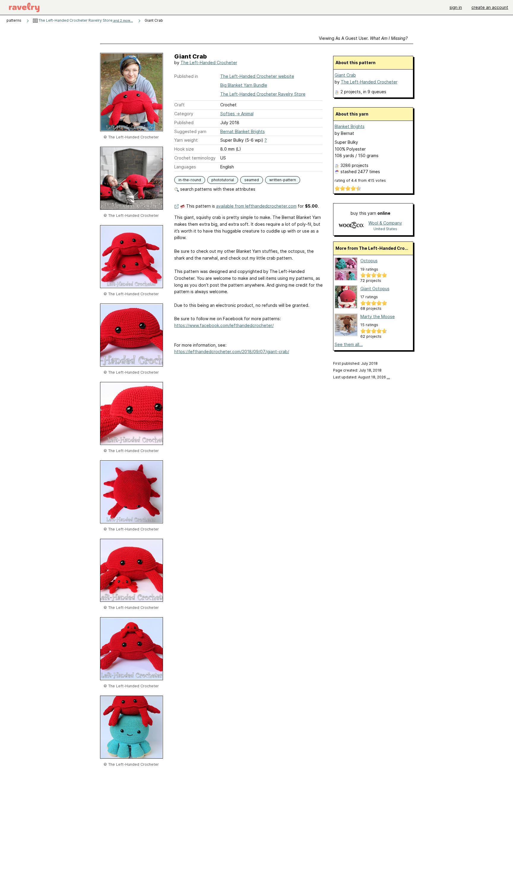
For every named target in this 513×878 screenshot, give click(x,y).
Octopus (369, 260)
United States (385, 229)
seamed (251, 180)
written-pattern (282, 180)
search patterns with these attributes (217, 189)
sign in (455, 7)
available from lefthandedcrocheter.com (256, 206)
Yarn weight (186, 140)
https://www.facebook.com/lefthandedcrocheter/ (224, 325)
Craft (179, 104)
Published (184, 122)
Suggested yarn (190, 131)
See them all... (349, 344)
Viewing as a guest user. (363, 38)
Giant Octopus (375, 288)
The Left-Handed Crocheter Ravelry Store (85, 20)
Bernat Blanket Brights (242, 131)
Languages (185, 166)
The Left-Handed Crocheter (208, 62)
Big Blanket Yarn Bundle (243, 85)
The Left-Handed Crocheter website (257, 76)
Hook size (184, 148)
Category (183, 113)
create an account (489, 7)
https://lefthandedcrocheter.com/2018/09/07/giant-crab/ (231, 351)
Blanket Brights (350, 126)
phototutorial (222, 180)
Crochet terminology (195, 157)
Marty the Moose (377, 316)
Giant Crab (345, 75)
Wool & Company (385, 222)
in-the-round (189, 180)
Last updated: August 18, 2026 (361, 377)
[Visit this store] (351, 225)
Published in (186, 76)
